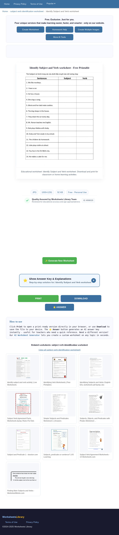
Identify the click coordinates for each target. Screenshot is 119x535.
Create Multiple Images (88, 29)
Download (81, 298)
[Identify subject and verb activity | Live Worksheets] (23, 367)
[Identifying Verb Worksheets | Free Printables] (59, 367)
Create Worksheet (30, 29)
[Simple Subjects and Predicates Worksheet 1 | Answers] (59, 403)
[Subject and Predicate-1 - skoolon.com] (23, 439)
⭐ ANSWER (59, 307)
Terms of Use (36, 4)
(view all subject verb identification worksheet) (60, 350)
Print (38, 298)
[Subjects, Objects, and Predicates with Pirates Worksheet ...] (96, 403)
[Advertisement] (59, 231)
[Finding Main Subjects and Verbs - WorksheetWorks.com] (23, 475)
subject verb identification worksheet (27, 11)
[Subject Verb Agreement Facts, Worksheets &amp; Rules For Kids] (23, 403)
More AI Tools (59, 37)
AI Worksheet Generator (27, 335)
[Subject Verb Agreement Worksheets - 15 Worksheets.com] (96, 439)
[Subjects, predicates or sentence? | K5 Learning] (59, 439)
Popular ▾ (51, 3)
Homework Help (59, 29)
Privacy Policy (20, 4)
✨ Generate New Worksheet (59, 260)
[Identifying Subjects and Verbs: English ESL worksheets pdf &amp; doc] (96, 367)
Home (7, 4)
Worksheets (13, 517)
